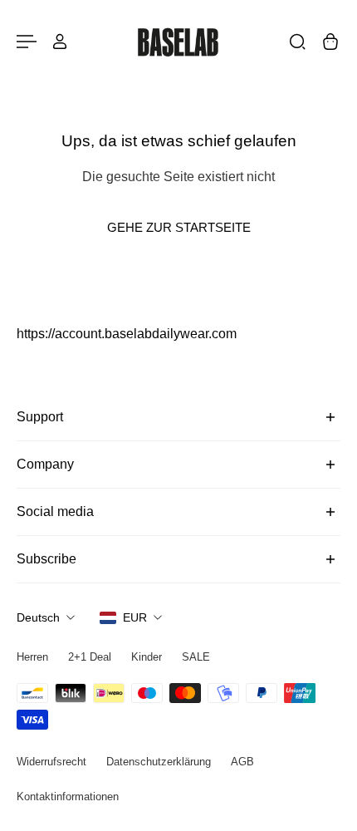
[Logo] (178, 41)
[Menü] (26, 41)
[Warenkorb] (330, 41)
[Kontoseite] (59, 41)
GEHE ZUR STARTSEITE (179, 227)
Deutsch (38, 617)
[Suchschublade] (297, 41)
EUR (135, 617)
